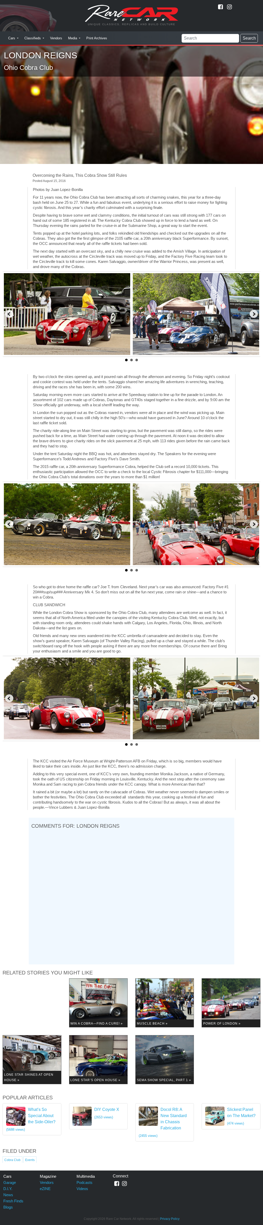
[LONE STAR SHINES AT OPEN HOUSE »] (32, 1059)
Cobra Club (12, 1160)
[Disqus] (131, 896)
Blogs (8, 1207)
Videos (82, 1188)
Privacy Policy (170, 1219)
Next (254, 314)
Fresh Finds (13, 1201)
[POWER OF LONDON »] (231, 1002)
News (8, 1195)
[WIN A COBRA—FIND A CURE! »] (98, 1002)
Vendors (56, 38)
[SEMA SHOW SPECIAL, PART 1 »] (165, 1059)
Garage (9, 1182)
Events (30, 1160)
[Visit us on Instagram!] (229, 7)
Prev (9, 314)
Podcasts (84, 1182)
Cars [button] (12, 38)
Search (249, 38)
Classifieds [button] (33, 38)
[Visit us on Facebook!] (220, 7)
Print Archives (96, 38)
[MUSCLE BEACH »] (165, 1002)
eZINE (45, 1188)
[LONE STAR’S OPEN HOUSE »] (98, 1059)
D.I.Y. (7, 1188)
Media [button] (73, 38)
